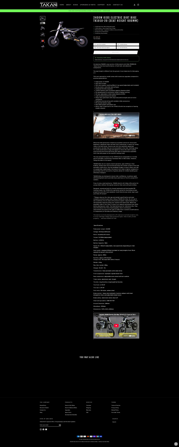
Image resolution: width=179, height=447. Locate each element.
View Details (51, 388)
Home (62, 4)
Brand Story (43, 405)
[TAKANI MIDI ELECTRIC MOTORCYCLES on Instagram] (41, 429)
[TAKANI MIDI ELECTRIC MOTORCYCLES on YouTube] (46, 429)
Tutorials (88, 405)
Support (101, 4)
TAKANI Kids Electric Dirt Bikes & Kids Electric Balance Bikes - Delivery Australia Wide (89, 441)
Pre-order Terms (115, 412)
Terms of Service (115, 405)
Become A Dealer (44, 407)
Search (114, 422)
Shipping (88, 407)
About (68, 4)
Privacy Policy (115, 407)
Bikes (75, 4)
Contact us (118, 4)
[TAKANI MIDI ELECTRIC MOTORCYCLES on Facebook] (43, 429)
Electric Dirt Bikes (70, 405)
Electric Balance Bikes (71, 407)
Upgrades (67, 410)
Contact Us (43, 410)
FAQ (87, 412)
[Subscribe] (60, 425)
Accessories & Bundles (71, 414)
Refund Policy (115, 410)
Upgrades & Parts (88, 4)
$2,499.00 (51, 384)
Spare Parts (68, 412)
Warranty (88, 410)
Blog (109, 4)
